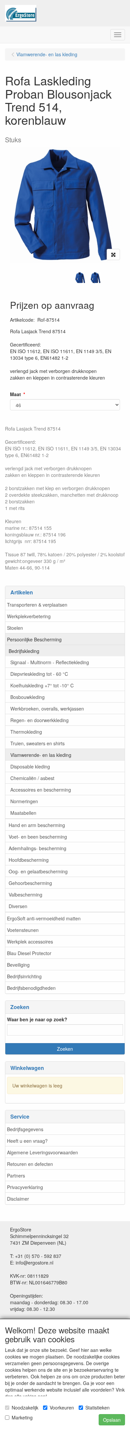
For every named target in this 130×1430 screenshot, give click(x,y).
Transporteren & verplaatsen (37, 604)
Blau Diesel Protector (29, 953)
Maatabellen (23, 812)
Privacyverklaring (25, 1187)
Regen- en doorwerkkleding (39, 720)
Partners (16, 1175)
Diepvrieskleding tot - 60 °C (39, 673)
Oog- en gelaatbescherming (38, 871)
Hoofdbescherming (29, 859)
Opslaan (112, 1419)
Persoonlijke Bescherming (34, 639)
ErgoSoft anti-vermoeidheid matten (44, 918)
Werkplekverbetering (29, 616)
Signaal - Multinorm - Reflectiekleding (49, 662)
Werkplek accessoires (30, 941)
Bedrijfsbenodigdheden (31, 988)
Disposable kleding (30, 766)
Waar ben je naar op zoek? (37, 1019)
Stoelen (15, 627)
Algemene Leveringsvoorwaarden (42, 1152)
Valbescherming (25, 894)
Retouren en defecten (30, 1164)
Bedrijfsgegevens (25, 1129)
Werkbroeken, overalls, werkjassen (47, 708)
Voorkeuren (62, 1407)
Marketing (22, 1417)
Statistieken (97, 1407)
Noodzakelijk (25, 1407)
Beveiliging (18, 964)
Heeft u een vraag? (27, 1140)
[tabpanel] (80, 277)
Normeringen (24, 801)
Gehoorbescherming (30, 883)
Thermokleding (26, 731)
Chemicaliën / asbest (32, 778)
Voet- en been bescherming (38, 836)
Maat (15, 394)
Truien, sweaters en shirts (37, 743)
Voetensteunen (23, 930)
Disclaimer (18, 1198)
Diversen (18, 906)
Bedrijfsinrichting (24, 976)
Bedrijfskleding (24, 651)
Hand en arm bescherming (37, 825)
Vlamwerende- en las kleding (40, 755)
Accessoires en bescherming (40, 789)
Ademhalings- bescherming (37, 848)
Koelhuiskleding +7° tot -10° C (42, 685)
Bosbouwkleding (27, 697)
